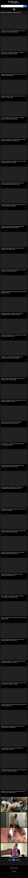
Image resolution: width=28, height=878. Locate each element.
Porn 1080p (14, 871)
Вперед (18, 859)
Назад (10, 859)
